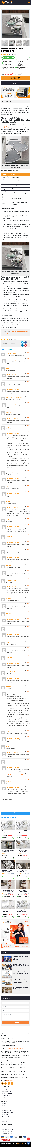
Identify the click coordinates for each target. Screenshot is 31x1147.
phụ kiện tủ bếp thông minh (8, 127)
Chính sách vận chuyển (7, 1129)
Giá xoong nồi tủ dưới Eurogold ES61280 (7, 831)
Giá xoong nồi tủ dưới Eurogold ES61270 (22, 910)
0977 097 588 (20, 1048)
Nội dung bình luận (6, 799)
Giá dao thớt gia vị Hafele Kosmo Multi (22, 891)
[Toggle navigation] (28, 3)
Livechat (28, 1143)
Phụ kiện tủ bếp (14, 6)
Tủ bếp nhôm (5, 1108)
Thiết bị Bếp (5, 1121)
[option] (15, 23)
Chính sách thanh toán (7, 1131)
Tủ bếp (4, 1103)
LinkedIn (22, 345)
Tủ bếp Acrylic (5, 1117)
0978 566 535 (11, 1048)
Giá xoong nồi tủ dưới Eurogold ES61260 (22, 831)
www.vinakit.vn (21, 1143)
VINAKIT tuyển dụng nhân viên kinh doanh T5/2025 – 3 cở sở (21, 965)
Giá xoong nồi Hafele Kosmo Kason (22, 871)
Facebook (25, 342)
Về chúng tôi (5, 1089)
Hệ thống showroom (7, 1093)
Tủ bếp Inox (5, 1105)
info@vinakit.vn (9, 1080)
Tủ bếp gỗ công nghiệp (7, 1112)
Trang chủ (3, 6)
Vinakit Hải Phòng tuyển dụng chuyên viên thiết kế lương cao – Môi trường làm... (21, 981)
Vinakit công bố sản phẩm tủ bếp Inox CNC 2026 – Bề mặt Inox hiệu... (20, 958)
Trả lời (27, 352)
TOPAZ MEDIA (11, 1145)
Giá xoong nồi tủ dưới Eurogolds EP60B (22, 851)
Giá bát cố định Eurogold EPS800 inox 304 (8, 910)
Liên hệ (4, 1098)
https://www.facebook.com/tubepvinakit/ (17, 774)
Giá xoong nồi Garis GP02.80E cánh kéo (7, 871)
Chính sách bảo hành (7, 1133)
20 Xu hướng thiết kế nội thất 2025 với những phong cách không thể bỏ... (20, 989)
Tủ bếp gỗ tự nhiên (6, 1110)
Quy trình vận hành (6, 1095)
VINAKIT (7, 2)
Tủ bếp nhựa (5, 1114)
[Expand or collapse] (28, 102)
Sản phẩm (8, 6)
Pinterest (25, 345)
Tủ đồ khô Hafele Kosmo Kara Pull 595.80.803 (8, 891)
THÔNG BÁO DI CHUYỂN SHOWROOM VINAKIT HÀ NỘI (20, 972)
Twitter (22, 342)
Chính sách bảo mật (7, 1127)
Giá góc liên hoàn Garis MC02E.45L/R (8, 851)
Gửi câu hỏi (15, 1022)
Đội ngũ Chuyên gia (6, 1091)
